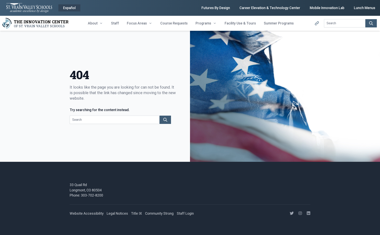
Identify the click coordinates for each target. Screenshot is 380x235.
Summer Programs (279, 23)
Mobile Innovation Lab (327, 8)
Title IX (136, 213)
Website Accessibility (87, 213)
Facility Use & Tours (240, 23)
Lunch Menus (364, 8)
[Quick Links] (317, 23)
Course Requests (174, 23)
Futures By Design (215, 8)
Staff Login (185, 213)
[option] (69, 8)
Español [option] (69, 8)
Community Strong (159, 213)
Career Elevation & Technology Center (269, 8)
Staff (115, 23)
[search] (371, 23)
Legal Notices (117, 213)
